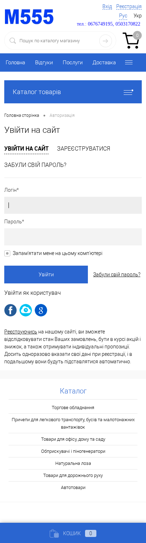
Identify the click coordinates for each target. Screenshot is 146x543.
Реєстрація (129, 6)
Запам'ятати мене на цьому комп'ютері (57, 253)
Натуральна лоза (73, 463)
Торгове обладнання (73, 407)
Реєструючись (20, 332)
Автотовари (73, 487)
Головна (15, 62)
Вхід (107, 6)
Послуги (73, 62)
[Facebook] (10, 310)
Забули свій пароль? (35, 165)
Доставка (104, 62)
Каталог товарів (37, 92)
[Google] (41, 310)
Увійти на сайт (26, 148)
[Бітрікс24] (25, 310)
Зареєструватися (83, 148)
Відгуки (44, 62)
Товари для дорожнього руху (73, 475)
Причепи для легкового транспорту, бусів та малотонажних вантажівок (73, 423)
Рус (123, 15)
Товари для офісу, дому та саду (73, 439)
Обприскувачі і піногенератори (73, 451)
